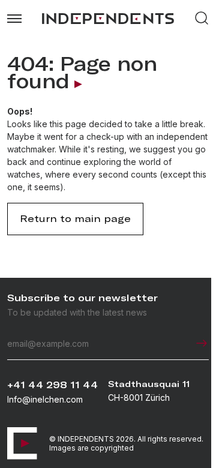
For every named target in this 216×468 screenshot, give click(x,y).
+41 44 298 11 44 (52, 385)
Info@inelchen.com (45, 399)
